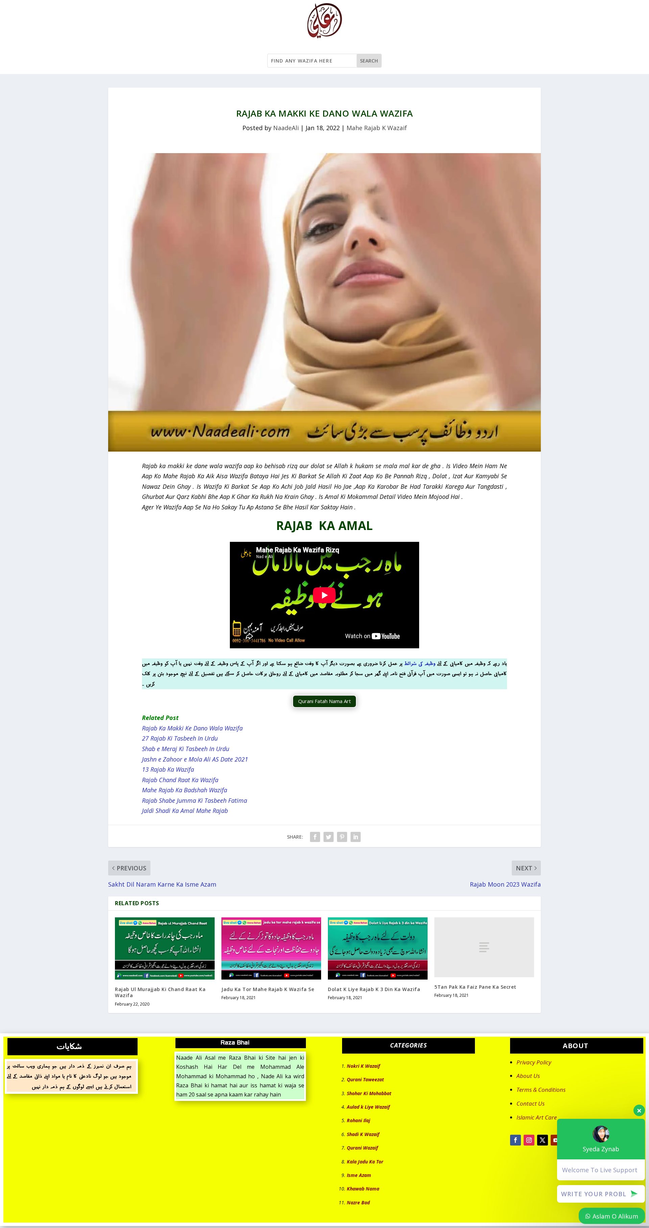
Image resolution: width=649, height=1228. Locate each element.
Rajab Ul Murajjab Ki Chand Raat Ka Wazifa (160, 992)
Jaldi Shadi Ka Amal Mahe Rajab (185, 810)
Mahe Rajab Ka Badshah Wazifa (184, 790)
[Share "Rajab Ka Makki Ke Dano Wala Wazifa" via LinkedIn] (355, 837)
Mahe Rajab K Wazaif (376, 128)
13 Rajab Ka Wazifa (169, 769)
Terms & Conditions (541, 1089)
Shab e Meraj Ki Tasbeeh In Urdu (185, 749)
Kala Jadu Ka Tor (365, 1161)
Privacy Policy (533, 1062)
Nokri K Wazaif (363, 1066)
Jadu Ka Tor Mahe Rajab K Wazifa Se (267, 989)
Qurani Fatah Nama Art (324, 701)
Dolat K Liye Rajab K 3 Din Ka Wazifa (374, 989)
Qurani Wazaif (362, 1148)
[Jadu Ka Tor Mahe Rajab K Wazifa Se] (271, 948)
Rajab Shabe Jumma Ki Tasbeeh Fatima (194, 800)
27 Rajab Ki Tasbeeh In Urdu (180, 738)
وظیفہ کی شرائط (419, 663)
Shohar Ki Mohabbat (369, 1093)
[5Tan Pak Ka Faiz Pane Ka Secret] (484, 947)
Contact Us (530, 1103)
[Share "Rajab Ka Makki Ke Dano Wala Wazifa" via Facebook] (315, 837)
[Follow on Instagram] (529, 1140)
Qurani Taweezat (365, 1079)
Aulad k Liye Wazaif (368, 1107)
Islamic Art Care (536, 1117)
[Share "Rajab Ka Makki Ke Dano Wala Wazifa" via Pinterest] (342, 837)
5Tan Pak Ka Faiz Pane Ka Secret (475, 987)
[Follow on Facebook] (515, 1140)
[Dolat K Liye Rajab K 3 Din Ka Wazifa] (378, 948)
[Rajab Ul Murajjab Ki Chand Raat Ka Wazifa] (165, 948)
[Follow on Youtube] (556, 1140)
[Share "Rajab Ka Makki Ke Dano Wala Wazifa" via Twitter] (328, 837)
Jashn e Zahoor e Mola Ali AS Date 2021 (195, 759)
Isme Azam (359, 1175)
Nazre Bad (358, 1202)
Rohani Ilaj (358, 1120)
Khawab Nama (363, 1188)
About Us (528, 1076)
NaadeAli (286, 128)
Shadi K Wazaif (363, 1134)
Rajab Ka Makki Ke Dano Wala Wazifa (192, 728)
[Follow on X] (542, 1140)
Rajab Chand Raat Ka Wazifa (180, 780)
